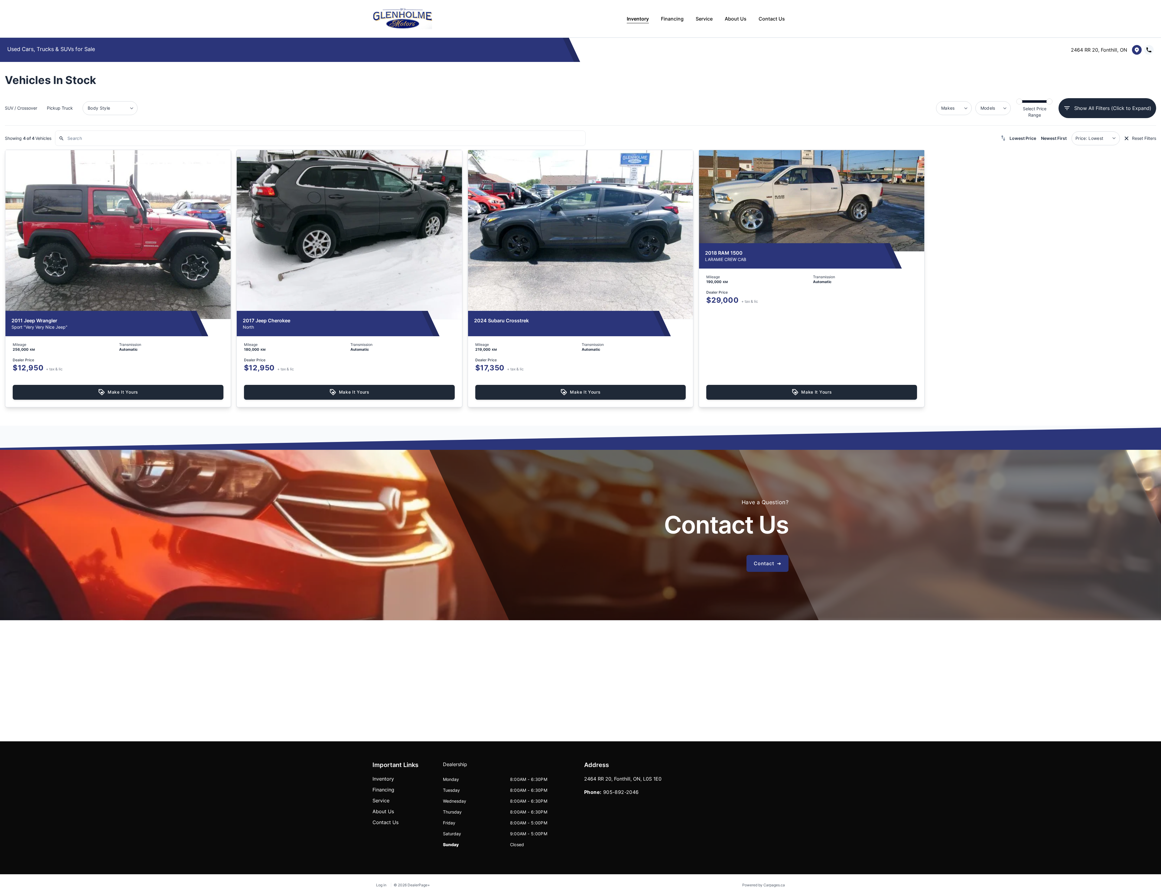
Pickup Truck (60, 108)
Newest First (1054, 138)
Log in (381, 885)
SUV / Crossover (21, 108)
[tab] (455, 767)
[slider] (1019, 101)
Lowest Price (1023, 138)
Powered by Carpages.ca (763, 885)
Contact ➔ (767, 563)
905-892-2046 (621, 792)
